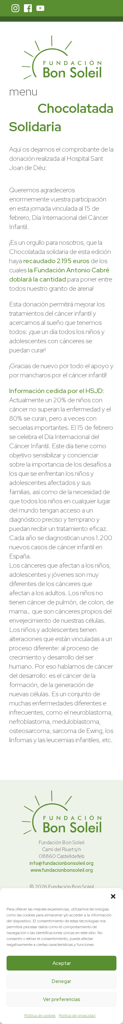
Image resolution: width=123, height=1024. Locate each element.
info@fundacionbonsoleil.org (61, 863)
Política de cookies (39, 1015)
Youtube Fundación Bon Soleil (40, 8)
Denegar (61, 981)
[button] (113, 896)
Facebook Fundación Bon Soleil (28, 8)
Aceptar (61, 963)
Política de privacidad (77, 1015)
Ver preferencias (61, 999)
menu (23, 91)
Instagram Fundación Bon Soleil (15, 8)
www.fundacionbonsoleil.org (62, 870)
